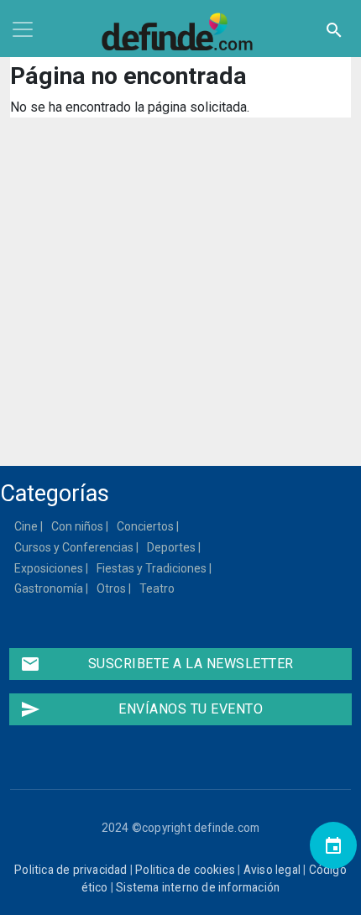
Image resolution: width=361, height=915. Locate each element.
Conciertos (146, 526)
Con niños (78, 526)
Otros (112, 588)
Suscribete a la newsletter (157, 664)
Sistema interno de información (198, 887)
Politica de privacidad (70, 869)
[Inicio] (180, 32)
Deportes (172, 547)
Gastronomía (49, 588)
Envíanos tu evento (141, 709)
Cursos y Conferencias (74, 547)
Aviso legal (272, 869)
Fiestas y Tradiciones (152, 568)
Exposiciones (49, 568)
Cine (27, 526)
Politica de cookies (185, 869)
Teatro (158, 588)
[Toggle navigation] (22, 29)
